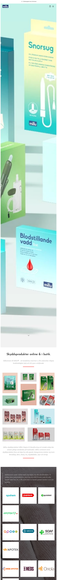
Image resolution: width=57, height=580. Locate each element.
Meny (53, 6)
